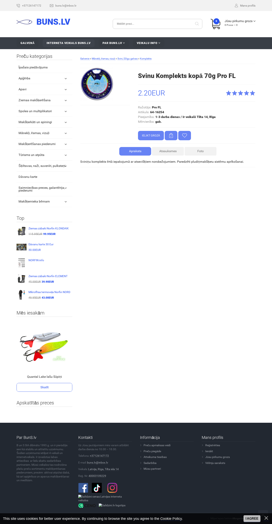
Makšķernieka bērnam (34, 201)
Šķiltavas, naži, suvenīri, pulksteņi (42, 166)
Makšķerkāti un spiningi (35, 122)
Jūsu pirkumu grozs (217, 457)
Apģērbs (24, 78)
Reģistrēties (212, 445)
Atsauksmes (168, 151)
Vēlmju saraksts (215, 463)
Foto (200, 151)
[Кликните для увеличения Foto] (97, 84)
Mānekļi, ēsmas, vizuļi (34, 133)
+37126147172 (99, 455)
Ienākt (209, 451)
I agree (252, 518)
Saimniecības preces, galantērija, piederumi (42, 189)
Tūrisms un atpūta (31, 155)
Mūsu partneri (152, 468)
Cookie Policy (171, 519)
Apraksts (135, 151)
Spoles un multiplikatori (35, 111)
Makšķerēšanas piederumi (37, 144)
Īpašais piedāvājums (33, 67)
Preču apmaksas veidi (157, 445)
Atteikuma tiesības (155, 457)
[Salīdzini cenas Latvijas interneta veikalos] (103, 498)
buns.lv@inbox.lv (97, 462)
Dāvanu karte (28, 177)
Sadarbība (150, 463)
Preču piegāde (152, 451)
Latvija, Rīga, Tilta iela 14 (103, 469)
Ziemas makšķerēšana (35, 100)
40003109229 (97, 475)
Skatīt (44, 387)
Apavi (22, 89)
